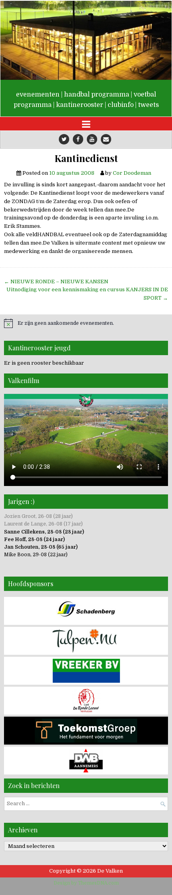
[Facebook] (78, 139)
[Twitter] (64, 139)
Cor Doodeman (132, 173)
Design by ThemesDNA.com (86, 883)
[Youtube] (92, 139)
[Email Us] (106, 139)
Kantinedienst (86, 158)
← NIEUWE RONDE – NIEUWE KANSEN (56, 282)
